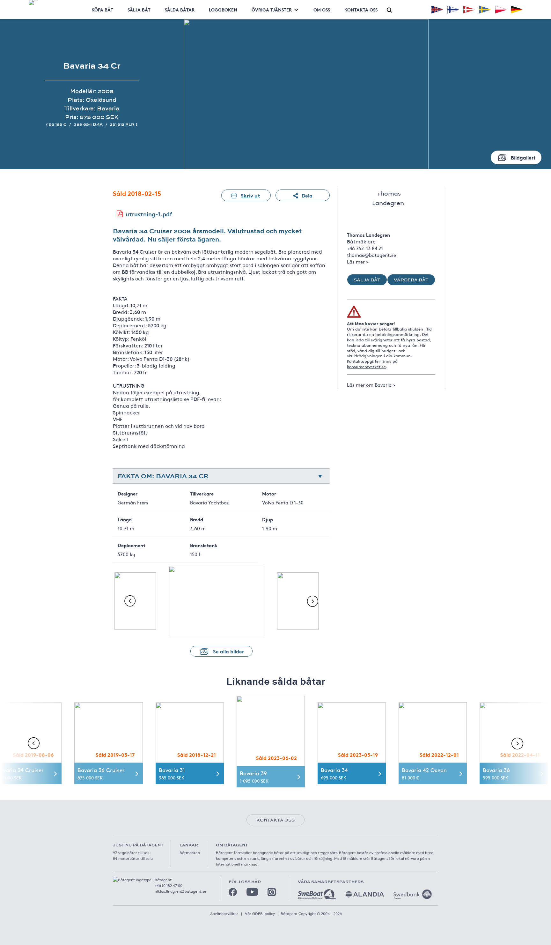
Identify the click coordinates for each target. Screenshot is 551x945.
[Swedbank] (412, 894)
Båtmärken (190, 852)
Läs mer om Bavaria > (371, 384)
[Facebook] (233, 892)
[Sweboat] (317, 894)
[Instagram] (272, 892)
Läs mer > (358, 261)
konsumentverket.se (366, 366)
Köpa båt (102, 9)
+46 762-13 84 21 (365, 248)
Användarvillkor (224, 913)
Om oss (321, 9)
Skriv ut (250, 195)
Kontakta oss (361, 9)
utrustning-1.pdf (149, 214)
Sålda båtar (180, 9)
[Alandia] (365, 894)
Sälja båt (139, 9)
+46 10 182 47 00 (168, 885)
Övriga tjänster (272, 9)
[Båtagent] (33, 2)
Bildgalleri (523, 157)
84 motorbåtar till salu (133, 858)
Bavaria (108, 108)
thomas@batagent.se (371, 254)
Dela (307, 195)
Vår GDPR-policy (260, 913)
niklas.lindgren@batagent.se (180, 891)
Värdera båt (411, 280)
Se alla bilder (228, 651)
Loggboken (223, 9)
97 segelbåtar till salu (132, 852)
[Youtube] (252, 892)
